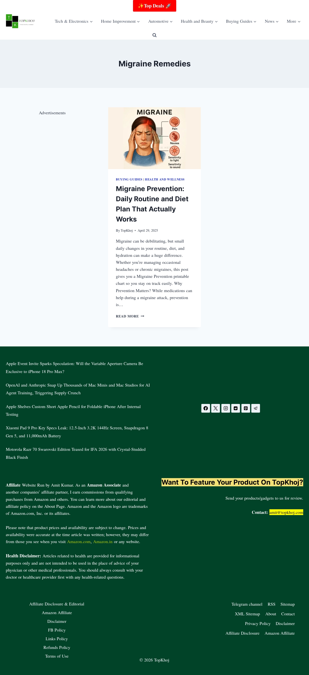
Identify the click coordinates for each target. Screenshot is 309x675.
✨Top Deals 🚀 (154, 5)
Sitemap (288, 604)
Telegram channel (247, 604)
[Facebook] (205, 408)
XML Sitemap (247, 614)
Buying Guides (129, 179)
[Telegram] (255, 408)
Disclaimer (56, 621)
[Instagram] (225, 408)
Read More (130, 316)
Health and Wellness (165, 179)
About (270, 614)
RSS (271, 604)
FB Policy (57, 630)
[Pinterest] (245, 408)
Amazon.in (102, 541)
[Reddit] (235, 408)
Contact (288, 614)
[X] (215, 408)
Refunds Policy (56, 647)
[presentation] (154, 138)
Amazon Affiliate (57, 612)
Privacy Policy (258, 623)
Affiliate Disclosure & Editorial (56, 604)
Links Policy (57, 638)
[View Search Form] (154, 35)
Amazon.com (79, 541)
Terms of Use (57, 656)
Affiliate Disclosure (242, 633)
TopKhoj (127, 230)
